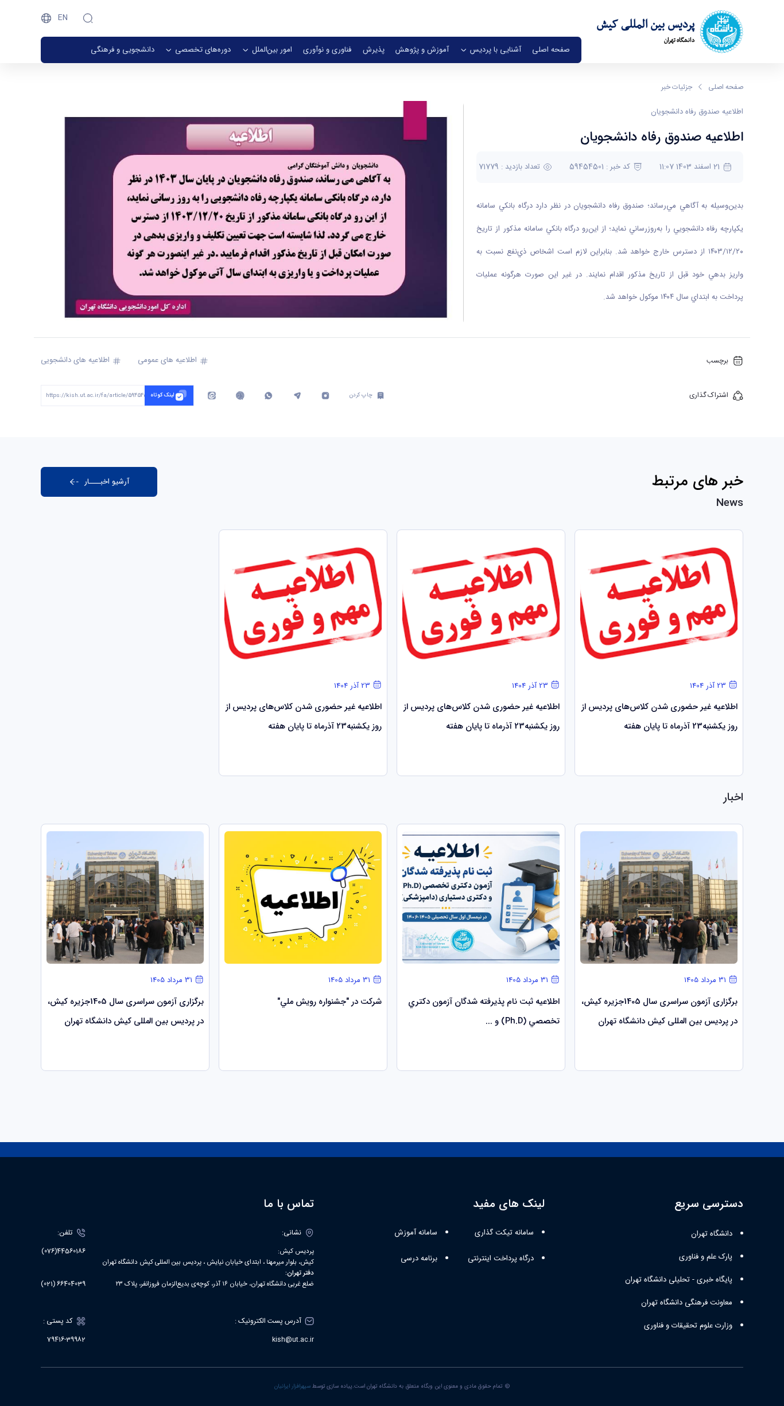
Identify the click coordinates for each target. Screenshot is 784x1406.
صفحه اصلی (725, 87)
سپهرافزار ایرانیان (292, 1386)
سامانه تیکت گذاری (504, 1232)
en (63, 17)
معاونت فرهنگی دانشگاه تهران (686, 1302)
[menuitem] (551, 50)
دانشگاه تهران (711, 1234)
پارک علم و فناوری (705, 1257)
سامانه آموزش (415, 1232)
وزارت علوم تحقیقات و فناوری (688, 1325)
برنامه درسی (419, 1258)
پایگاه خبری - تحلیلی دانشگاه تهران (678, 1279)
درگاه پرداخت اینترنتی (501, 1258)
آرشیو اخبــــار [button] (106, 482)
